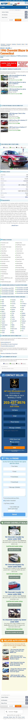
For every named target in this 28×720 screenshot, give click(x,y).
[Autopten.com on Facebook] (8, 715)
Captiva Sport (4, 325)
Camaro (3, 321)
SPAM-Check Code (14, 439)
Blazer (3, 311)
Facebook (6, 147)
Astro (3, 303)
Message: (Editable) (14, 428)
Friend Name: (14, 477)
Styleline (23, 313)
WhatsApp (13, 147)
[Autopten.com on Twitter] (14, 715)
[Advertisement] (14, 232)
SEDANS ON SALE (14, 549)
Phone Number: (14, 422)
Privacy (19, 717)
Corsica (13, 301)
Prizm (13, 332)
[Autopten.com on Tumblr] (18, 715)
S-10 (23, 301)
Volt (22, 330)
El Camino (14, 307)
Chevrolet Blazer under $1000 (8, 288)
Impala (13, 317)
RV (22, 299)
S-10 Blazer (24, 303)
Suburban (24, 315)
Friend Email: (14, 482)
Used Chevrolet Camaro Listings (14, 629)
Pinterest (24, 147)
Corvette (13, 303)
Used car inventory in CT (6, 342)
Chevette (4, 328)
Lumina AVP (14, 321)
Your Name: (14, 466)
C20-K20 (3, 315)
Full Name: (14, 410)
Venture (23, 328)
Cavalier (3, 326)
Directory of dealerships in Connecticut (9, 353)
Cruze (13, 305)
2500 (3, 301)
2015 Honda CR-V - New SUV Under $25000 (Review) (18, 676)
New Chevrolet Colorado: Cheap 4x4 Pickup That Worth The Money (17, 664)
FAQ (16, 717)
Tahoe (23, 317)
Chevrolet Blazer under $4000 (8, 293)
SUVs (26, 197)
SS (22, 311)
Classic (3, 330)
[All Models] (14, 15)
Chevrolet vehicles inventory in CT (8, 346)
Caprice (3, 323)
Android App (6, 717)
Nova (13, 330)
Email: (14, 416)
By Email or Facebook (10, 500)
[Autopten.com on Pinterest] (10, 715)
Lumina (13, 319)
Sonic (23, 307)
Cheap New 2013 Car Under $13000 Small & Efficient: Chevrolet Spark (18, 670)
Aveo (3, 307)
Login (27, 3)
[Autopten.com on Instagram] (12, 715)
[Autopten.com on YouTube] (16, 715)
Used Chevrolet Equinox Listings (14, 573)
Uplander (23, 326)
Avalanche (4, 305)
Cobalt (3, 332)
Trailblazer (24, 321)
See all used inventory (15, 393)
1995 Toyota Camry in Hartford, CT (18, 127)
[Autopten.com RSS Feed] (20, 715)
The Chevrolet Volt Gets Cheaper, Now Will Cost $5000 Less (17, 651)
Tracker (23, 319)
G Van (13, 313)
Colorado (14, 299)
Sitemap (10, 717)
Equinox (13, 309)
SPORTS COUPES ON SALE (14, 632)
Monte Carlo (14, 328)
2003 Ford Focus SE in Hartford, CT (18, 120)
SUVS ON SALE (13, 577)
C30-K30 (3, 317)
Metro (13, 326)
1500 (3, 299)
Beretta (3, 309)
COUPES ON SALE (14, 605)
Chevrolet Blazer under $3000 (8, 291)
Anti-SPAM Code (14, 507)
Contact (23, 717)
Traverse (23, 323)
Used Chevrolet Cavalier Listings (14, 546)
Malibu (13, 325)
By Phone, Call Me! (9, 503)
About (14, 717)
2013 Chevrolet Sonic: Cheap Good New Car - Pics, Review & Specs (18, 657)
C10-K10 (3, 313)
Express (13, 311)
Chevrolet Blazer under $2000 (8, 290)
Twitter (18, 147)
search (18, 20)
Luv (12, 323)
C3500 (3, 319)
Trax (22, 325)
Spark (23, 309)
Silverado (23, 305)
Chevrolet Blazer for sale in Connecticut (9, 344)
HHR (13, 315)
